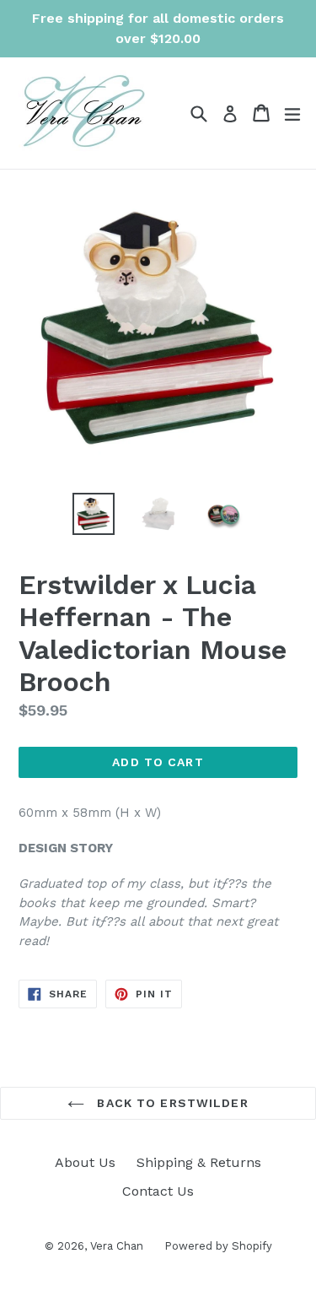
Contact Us (158, 1191)
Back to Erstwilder (170, 1103)
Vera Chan (116, 1246)
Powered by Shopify (218, 1246)
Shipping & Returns (199, 1162)
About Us (85, 1162)
